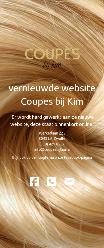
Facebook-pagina (78, 157)
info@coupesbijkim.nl (52, 149)
